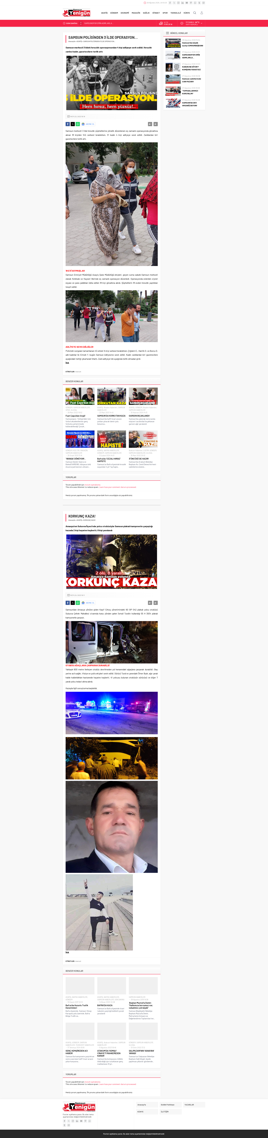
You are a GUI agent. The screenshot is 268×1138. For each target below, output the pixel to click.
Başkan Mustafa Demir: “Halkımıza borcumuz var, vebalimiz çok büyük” (141, 1005)
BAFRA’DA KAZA (105, 1005)
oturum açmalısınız (92, 484)
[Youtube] (186, 2)
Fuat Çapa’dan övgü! (75, 415)
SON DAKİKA (119, 999)
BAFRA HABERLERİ (111, 450)
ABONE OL (90, 124)
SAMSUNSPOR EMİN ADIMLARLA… (191, 56)
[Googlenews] (203, 2)
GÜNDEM (69, 407)
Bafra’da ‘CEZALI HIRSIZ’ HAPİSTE (109, 459)
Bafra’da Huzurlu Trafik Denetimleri (77, 1006)
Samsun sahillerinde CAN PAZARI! (191, 80)
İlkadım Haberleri (110, 407)
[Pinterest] (191, 2)
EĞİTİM (146, 450)
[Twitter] (174, 2)
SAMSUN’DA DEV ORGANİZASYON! (189, 104)
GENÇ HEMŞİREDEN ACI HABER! (77, 1051)
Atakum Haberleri (136, 450)
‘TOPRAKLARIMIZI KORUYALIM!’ (190, 92)
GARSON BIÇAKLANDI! (139, 415)
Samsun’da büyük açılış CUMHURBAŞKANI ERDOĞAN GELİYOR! (192, 45)
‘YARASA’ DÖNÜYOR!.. (76, 458)
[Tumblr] (199, 2)
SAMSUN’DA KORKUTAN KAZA (111, 415)
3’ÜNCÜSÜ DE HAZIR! (139, 458)
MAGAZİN (84, 450)
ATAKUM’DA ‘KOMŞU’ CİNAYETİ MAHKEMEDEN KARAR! (108, 1053)
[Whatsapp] (195, 2)
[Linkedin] (182, 2)
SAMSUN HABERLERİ (81, 407)
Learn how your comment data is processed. (117, 487)
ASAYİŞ (79, 41)
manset (78, 372)
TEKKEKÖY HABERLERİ (85, 1045)
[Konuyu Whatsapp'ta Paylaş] (78, 124)
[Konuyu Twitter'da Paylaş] (73, 124)
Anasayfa (71, 41)
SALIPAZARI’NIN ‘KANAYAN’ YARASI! (141, 1051)
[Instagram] (178, 2)
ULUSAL (74, 410)
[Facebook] (170, 2)
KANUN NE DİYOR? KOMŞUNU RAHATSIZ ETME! (103, 23)
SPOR (68, 410)
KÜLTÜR (76, 450)
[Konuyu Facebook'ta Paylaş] (68, 124)
